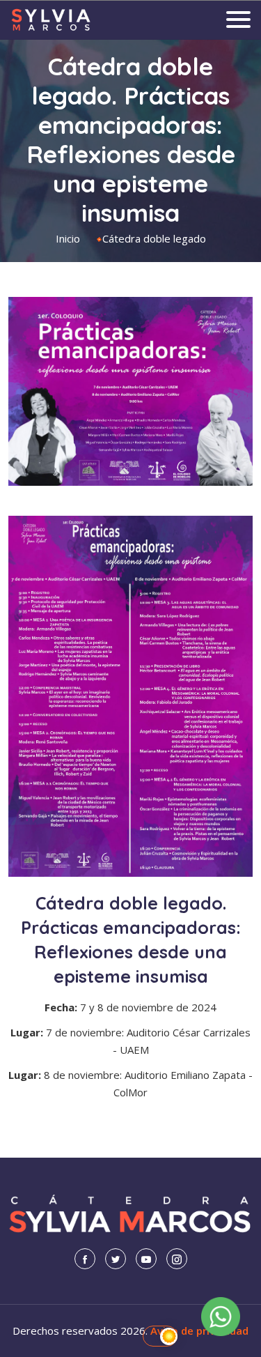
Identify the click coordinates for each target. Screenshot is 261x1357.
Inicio (68, 238)
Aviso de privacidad (199, 1330)
